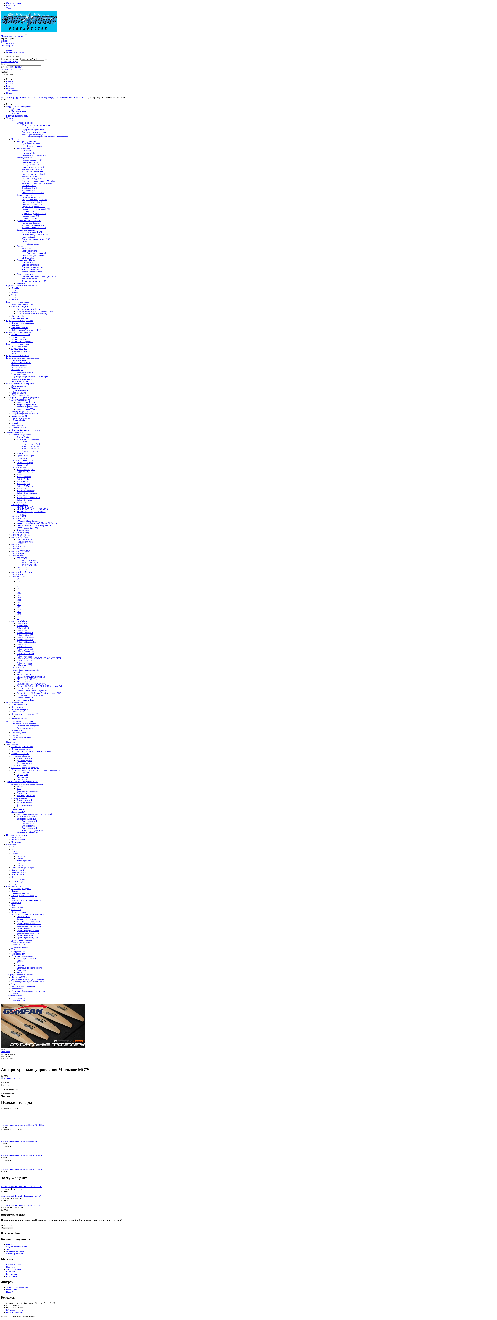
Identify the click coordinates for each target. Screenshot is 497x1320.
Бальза (14, 849)
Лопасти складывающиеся (28, 921)
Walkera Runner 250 (25, 651)
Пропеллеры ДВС (24, 928)
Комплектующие (18, 111)
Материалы (11, 844)
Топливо (15, 993)
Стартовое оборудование (22, 956)
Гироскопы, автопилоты (22, 747)
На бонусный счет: (12, 1078)
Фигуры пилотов (19, 951)
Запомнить (8, 75)
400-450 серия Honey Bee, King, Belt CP (34, 525)
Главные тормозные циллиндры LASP (39, 276)
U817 (19, 612)
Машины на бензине (20, 335)
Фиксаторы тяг (18, 954)
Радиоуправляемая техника (34, 132)
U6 (18, 588)
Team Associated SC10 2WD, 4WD (31, 684)
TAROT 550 (22, 570)
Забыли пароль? (15, 67)
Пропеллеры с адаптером (28, 933)
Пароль (4, 67)
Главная (9, 81)
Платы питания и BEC (21, 362)
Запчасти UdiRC (18, 577)
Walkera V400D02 (24, 663)
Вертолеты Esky (18, 325)
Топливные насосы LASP (33, 225)
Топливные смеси (19, 1000)
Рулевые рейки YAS (30, 216)
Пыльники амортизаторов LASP (36, 209)
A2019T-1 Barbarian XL (27, 493)
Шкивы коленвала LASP (33, 193)
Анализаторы (17, 425)
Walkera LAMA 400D (26, 637)
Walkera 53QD (23, 628)
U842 (19, 616)
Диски (24, 442)
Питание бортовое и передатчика (26, 430)
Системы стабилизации (21, 379)
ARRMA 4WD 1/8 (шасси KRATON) (33, 509)
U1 (18, 579)
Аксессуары (16, 837)
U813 (19, 607)
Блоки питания (18, 421)
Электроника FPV (19, 719)
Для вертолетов (28, 823)
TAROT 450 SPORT (30, 565)
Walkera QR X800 (24, 644)
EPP (13, 847)
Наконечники (17, 907)
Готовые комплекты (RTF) (28, 309)
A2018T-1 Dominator (25, 490)
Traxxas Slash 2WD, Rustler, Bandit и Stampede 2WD (39, 693)
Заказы (9, 50)
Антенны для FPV (19, 705)
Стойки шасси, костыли (21, 940)
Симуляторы (11, 742)
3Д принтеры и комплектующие (36, 125)
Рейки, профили (24, 861)
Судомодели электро (20, 351)
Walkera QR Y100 (24, 646)
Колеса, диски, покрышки (28, 439)
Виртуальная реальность (17, 116)
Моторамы (16, 903)
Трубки (20, 865)
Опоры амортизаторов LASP (34, 200)
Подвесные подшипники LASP (36, 234)
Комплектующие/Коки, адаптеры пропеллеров (47, 137)
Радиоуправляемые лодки (17, 344)
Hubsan (14, 293)
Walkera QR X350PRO (26, 642)
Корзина (4, 41)
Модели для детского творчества (20, 383)
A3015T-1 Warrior (24, 500)
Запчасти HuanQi (19, 546)
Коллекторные (17, 809)
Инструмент (16, 842)
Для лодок (15, 891)
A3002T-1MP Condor (26, 495)
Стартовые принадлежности (29, 968)
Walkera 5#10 (22, 626)
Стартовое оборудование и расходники (28, 991)
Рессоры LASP (28, 211)
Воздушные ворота (19, 709)
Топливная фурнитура (21, 942)
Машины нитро (18, 337)
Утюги (20, 972)
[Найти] (26, 34)
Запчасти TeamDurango (21, 572)
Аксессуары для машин (21, 435)
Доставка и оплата (14, 3)
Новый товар (17, 139)
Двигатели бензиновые (27, 816)
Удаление (21, 283)
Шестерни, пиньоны (26, 795)
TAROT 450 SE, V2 (30, 563)
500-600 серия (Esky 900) (27, 528)
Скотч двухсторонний (36, 253)
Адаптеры (21, 786)
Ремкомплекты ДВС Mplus (33, 179)
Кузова (20, 453)
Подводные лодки (19, 346)
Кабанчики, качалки (20, 893)
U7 (18, 591)
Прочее (20, 246)
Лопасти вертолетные (26, 919)
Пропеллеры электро (26, 935)
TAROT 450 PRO (29, 560)
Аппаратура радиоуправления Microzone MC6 (21, 1155)
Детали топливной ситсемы (29, 220)
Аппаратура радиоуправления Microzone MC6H (22, 1169)
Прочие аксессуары (25, 456)
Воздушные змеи (18, 386)
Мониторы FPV (18, 712)
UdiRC (14, 297)
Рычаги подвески (29, 218)
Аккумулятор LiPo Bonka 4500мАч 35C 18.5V (21, 1196)
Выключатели (23, 772)
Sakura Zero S (22, 465)
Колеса (14, 898)
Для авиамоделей (24, 758)
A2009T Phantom (24, 477)
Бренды (9, 86)
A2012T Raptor (23, 484)
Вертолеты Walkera (19, 328)
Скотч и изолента (29, 251)
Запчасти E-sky (18, 518)
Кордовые (15, 388)
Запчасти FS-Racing (20, 532)
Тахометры (21, 970)
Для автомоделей (24, 761)
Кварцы (14, 740)
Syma (13, 290)
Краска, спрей (17, 870)
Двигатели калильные (26, 819)
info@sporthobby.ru (14, 1310)
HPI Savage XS (23, 681)
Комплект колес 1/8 (30, 446)
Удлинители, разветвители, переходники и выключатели (36, 770)
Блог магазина (12, 1274)
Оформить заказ (8, 43)
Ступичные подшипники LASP (36, 239)
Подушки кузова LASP (32, 202)
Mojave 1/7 (21, 514)
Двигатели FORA (19, 977)
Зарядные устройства (20, 418)
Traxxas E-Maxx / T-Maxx (27, 688)
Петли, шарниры (18, 912)
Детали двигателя (24, 158)
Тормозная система (25, 274)
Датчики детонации (30, 265)
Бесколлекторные (19, 798)
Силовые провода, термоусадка (25, 767)
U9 (18, 619)
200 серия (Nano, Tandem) (28, 521)
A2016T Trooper (24, 488)
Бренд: (4, 1049)
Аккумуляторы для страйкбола (25, 414)
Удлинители (22, 779)
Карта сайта (11, 1276)
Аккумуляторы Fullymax (27, 407)
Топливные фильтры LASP (34, 227)
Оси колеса (16, 909)
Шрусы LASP (33, 244)
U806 (19, 600)
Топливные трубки (19, 947)
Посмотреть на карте (15, 1312)
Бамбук (14, 851)
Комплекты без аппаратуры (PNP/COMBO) (36, 311)
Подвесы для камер (19, 365)
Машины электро (19, 339)
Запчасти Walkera (19, 621)
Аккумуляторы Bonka (26, 404)
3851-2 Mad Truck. (24, 539)
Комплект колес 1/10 (31, 444)
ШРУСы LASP (28, 258)
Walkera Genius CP (25, 632)
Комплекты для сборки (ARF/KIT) (32, 314)
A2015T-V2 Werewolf (26, 486)
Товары (9, 118)
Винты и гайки (18, 840)
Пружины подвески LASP (33, 206)
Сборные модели (18, 393)
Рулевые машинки (19, 765)
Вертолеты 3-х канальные (22, 323)
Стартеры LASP (29, 186)
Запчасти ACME (18, 467)
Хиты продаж (12, 91)
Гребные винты (23, 916)
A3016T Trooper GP (25, 502)
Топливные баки (18, 944)
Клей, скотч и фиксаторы (22, 868)
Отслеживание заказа (10, 59)
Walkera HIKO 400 (25, 635)
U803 (19, 595)
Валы (19, 788)
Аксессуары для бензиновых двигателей (34, 814)
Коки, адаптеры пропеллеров (24, 896)
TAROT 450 (22, 558)
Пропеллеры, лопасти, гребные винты (28, 914)
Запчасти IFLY (17, 549)
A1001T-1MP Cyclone (26, 470)
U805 (19, 598)
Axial (19, 672)
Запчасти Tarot (17, 556)
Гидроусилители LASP (32, 165)
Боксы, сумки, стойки (26, 958)
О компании (11, 1267)
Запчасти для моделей (16, 432)
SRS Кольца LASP (30, 151)
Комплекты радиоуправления (49, 97)
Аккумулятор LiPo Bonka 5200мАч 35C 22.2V (21, 1205)
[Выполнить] (46, 59)
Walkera (14, 300)
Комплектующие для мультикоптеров (22, 358)
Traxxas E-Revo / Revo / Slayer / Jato (32, 691)
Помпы (20, 961)
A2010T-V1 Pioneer (25, 479)
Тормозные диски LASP (32, 279)
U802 (19, 593)
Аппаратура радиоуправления (22, 97)
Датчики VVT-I (28, 262)
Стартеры (21, 965)
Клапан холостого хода (32, 272)
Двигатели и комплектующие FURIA (27, 979)
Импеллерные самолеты (22, 304)
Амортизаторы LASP (31, 197)
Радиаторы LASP (29, 176)
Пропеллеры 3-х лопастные (29, 923)
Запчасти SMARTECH (21, 551)
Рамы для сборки (18, 374)
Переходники (22, 774)
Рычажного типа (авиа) (72, 97)
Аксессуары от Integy (26, 700)
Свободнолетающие (20, 395)
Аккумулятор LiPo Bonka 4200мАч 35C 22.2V (21, 1187)
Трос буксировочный (36, 146)
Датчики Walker (29, 153)
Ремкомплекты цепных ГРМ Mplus (37, 183)
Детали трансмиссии (26, 230)
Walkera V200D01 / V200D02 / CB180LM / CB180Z (39, 658)
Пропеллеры (17, 369)
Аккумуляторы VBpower (27, 409)
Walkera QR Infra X (25, 639)
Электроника (12, 744)
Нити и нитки (17, 875)
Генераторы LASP (30, 162)
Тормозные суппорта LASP (34, 281)
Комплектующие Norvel (32, 830)
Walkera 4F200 (23, 623)
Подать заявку (12, 1290)
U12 (18, 584)
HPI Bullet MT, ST (24, 674)
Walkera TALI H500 (25, 653)
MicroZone (5, 1051)
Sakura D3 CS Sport (25, 463)
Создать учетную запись (12, 69)
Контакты (10, 5)
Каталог (9, 84)
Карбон (14, 854)
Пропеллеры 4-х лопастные (29, 926)
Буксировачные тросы (31, 144)
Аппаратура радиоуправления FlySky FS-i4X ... (22, 1141)
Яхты (13, 353)
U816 (19, 609)
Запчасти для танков (26, 542)
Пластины (21, 856)
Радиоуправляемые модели (34, 134)
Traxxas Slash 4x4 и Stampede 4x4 (31, 695)
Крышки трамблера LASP (33, 169)
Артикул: (5, 1054)
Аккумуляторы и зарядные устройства (23, 397)
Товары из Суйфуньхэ (26, 260)
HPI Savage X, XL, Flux (27, 679)
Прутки (20, 858)
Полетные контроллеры (21, 367)
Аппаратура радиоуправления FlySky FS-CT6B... (22, 1125)
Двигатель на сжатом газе (28, 833)
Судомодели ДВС (19, 348)
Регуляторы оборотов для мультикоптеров (29, 376)
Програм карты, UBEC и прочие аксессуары (31, 751)
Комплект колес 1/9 (30, 449)
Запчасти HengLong (20, 537)
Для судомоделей (24, 763)
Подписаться (7, 1228)
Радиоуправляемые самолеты (19, 302)
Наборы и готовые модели (23, 986)
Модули (14, 735)
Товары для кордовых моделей (19, 975)
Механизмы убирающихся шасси (26, 900)
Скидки (9, 93)
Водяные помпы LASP (32, 160)
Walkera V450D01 (24, 665)
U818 (19, 614)
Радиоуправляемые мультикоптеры (21, 286)
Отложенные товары (15, 52)
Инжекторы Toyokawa (31, 223)
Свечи (19, 963)
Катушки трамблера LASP (33, 167)
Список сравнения (14, 1254)
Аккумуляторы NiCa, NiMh (23, 411)
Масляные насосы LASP (32, 172)
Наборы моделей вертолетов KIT (26, 330)
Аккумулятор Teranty (26, 402)
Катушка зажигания (30, 269)
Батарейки (16, 423)
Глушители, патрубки (21, 889)
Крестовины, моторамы (27, 791)
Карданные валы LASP (32, 232)
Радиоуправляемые (19, 390)
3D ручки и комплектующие (18, 106)
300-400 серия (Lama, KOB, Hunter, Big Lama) (37, 523)
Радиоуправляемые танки (17, 355)
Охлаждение (22, 793)
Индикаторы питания (21, 749)
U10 (18, 581)
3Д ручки (31, 127)
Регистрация (12, 62)
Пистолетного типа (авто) (28, 726)
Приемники (16, 730)
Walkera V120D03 (24, 656)
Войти (4, 62)
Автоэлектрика (23, 148)
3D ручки (15, 109)
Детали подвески (24, 195)
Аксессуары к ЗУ (19, 428)
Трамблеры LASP (29, 188)
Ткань (19, 863)
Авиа (13, 120)
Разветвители (22, 777)
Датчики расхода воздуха (33, 267)
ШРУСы (25, 241)
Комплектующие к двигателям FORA (28, 982)
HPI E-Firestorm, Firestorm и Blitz (31, 677)
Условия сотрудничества (17, 1287)
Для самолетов (28, 826)
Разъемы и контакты (20, 754)
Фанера (14, 884)
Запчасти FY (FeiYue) (20, 535)
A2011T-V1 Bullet (24, 481)
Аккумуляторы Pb (19, 416)
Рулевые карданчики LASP (34, 213)
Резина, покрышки (30, 451)
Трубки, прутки (18, 882)
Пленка (14, 877)
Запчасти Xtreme (18, 667)
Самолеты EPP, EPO (20, 307)
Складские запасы (25, 123)
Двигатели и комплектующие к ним (22, 781)
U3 (18, 586)
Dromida (15, 288)
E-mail (3, 64)
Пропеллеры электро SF (27, 937)
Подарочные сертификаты (33, 130)
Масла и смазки (18, 998)
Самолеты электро (19, 318)
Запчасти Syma (18, 553)
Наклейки (15, 905)
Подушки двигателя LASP (33, 174)
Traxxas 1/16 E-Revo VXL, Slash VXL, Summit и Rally (40, 686)
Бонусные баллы (13, 1265)
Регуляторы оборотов (20, 756)
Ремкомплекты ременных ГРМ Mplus (38, 181)
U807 (19, 602)
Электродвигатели (19, 381)
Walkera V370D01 (24, 660)
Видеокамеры (17, 707)
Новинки (10, 88)
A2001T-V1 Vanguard (26, 472)
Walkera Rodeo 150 (25, 649)
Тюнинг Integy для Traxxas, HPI (25, 670)
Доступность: (7, 1056)
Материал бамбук (19, 872)
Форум (9, 8)
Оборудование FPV (14, 702)
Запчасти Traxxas (18, 574)
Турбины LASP (28, 190)
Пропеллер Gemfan (25, 372)
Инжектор (26, 248)
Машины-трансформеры (22, 342)
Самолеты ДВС (18, 316)
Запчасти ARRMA (19, 504)
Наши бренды (12, 1292)
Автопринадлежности (26, 141)
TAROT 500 (22, 567)
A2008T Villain (23, 474)
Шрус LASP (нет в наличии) (34, 255)
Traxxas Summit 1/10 (25, 698)
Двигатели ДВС (18, 812)
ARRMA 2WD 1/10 (25, 507)
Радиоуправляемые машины (18, 332)
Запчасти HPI (17, 544)
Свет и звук (22, 458)
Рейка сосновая (18, 879)
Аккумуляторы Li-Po (20, 400)
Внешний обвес (24, 437)
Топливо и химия (14, 996)
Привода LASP (28, 237)
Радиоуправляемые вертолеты (19, 321)
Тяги (13, 949)
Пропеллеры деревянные (28, 930)
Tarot (13, 295)
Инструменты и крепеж (16, 835)
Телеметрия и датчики (21, 737)
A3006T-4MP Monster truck (28, 497)
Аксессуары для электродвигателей (27, 784)
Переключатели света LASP (34, 155)
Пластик (15, 113)
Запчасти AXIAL (19, 516)
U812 (19, 605)
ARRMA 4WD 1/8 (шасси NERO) (31, 511)
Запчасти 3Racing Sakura (22, 460)
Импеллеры (22, 807)
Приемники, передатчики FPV (25, 714)
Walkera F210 (22, 630)
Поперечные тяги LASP (32, 204)
